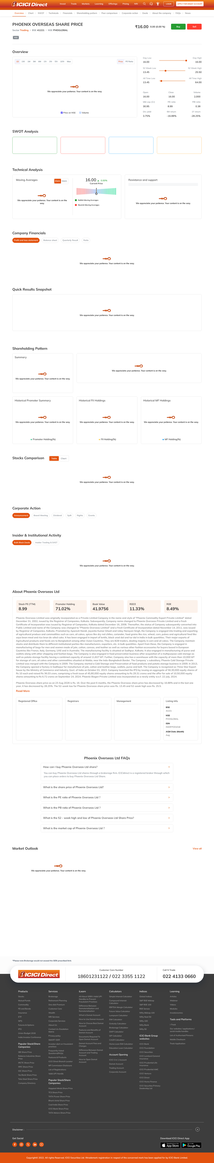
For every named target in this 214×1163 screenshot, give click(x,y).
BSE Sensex (144, 1009)
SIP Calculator (115, 1036)
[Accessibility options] (158, 4)
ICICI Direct (144, 1077)
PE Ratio (129, 61)
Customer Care (55, 1009)
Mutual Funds (24, 1000)
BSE (168, 707)
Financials (67, 13)
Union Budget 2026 (27, 1033)
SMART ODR (54, 1040)
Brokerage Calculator (118, 1027)
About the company (161, 13)
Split (69, 515)
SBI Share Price (25, 1052)
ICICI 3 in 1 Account (118, 1060)
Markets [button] (86, 3)
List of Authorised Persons (181, 1035)
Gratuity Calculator (117, 1023)
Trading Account (116, 1068)
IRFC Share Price (25, 1067)
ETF (20, 1017)
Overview (19, 13)
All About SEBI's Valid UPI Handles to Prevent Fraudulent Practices (90, 999)
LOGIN (168, 4)
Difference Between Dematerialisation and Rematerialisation (89, 1008)
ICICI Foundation (147, 1048)
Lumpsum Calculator (118, 1015)
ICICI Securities (146, 1052)
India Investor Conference (29, 1037)
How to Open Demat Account (88, 1060)
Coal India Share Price (58, 1104)
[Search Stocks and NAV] (144, 4)
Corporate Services (56, 1021)
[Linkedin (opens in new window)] (34, 1144)
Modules (173, 1009)
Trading (24, 30)
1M (29, 61)
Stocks (21, 996)
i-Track (173, 1024)
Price (121, 61)
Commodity (23, 1004)
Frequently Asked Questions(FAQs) (56, 1051)
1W (23, 61)
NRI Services (53, 1017)
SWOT (41, 13)
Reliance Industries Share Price (29, 1057)
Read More (23, 691)
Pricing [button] (126, 3)
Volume (85, 112)
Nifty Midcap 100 (147, 1013)
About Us (52, 1025)
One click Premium (56, 1004)
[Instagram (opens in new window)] (21, 1144)
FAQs (178, 13)
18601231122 (93, 976)
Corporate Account (117, 1072)
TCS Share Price (55, 1092)
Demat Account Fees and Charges (90, 1044)
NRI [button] (136, 3)
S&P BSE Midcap (146, 1000)
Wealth (51, 1013)
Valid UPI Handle (55, 1073)
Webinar (174, 1000)
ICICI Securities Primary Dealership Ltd (149, 1087)
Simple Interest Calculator (120, 996)
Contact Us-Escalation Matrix (58, 1030)
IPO (20, 1029)
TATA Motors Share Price (59, 1113)
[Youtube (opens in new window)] (41, 1144)
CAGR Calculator (116, 1040)
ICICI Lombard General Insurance (149, 1057)
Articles (173, 996)
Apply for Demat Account (189, 4)
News (188, 13)
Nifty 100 (143, 1021)
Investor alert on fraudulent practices (60, 1045)
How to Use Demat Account (91, 1019)
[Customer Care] (151, 4)
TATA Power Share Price (59, 1096)
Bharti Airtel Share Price (59, 1100)
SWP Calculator (116, 1032)
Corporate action (130, 13)
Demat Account (116, 1064)
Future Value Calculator (119, 1011)
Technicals (54, 13)
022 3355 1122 (128, 976)
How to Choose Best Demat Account (91, 1024)
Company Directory (27, 1083)
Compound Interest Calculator (118, 1001)
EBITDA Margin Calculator (121, 1007)
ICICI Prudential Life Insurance (148, 1064)
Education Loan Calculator (121, 1048)
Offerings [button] (112, 3)
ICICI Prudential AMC (148, 1069)
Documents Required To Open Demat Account (89, 1037)
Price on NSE (69, 112)
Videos (173, 1004)
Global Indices (145, 996)
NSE (168, 715)
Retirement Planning (57, 1000)
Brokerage (53, 996)
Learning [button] (99, 3)
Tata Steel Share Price (28, 1079)
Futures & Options (26, 1025)
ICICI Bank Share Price (58, 1109)
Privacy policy (54, 1036)
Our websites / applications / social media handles (182, 1029)
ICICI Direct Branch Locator (60, 1061)
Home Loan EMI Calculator (121, 1044)
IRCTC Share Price (26, 1063)
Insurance (22, 1013)
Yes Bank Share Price (27, 1075)
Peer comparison (109, 13)
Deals (145, 13)
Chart (30, 13)
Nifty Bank (144, 1025)
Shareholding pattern (87, 13)
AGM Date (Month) (175, 731)
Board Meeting (41, 515)
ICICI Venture (145, 1073)
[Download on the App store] (170, 1145)
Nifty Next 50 (145, 1017)
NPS (20, 1021)
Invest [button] (63, 3)
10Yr (62, 61)
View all (197, 848)
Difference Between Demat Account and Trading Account (91, 1052)
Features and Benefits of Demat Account (90, 1031)
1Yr (45, 61)
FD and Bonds (24, 1009)
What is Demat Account (89, 1015)
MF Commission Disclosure (60, 1065)
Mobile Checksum (177, 1039)
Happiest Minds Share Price (60, 1088)
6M (39, 61)
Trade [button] (74, 3)
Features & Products (57, 1057)
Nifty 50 (143, 1029)
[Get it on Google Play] (191, 1145)
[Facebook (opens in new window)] (14, 1144)
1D (17, 61)
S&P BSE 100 (145, 1004)
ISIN (168, 723)
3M (34, 61)
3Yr (50, 61)
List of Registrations (57, 1069)
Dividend (57, 515)
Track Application (177, 1043)
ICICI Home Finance (148, 1081)
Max (69, 61)
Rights (80, 515)
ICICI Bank (144, 1044)
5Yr (56, 61)
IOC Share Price (25, 1071)
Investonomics (176, 1013)
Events (91, 515)
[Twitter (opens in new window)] (28, 1144)
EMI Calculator (115, 1019)
